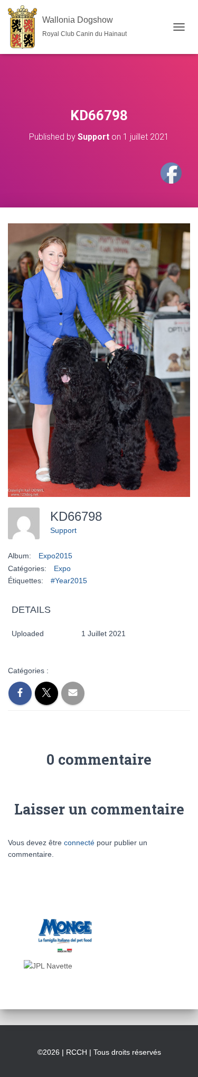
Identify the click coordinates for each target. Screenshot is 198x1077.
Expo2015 (55, 555)
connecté (79, 842)
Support (63, 530)
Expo (62, 568)
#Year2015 (69, 580)
